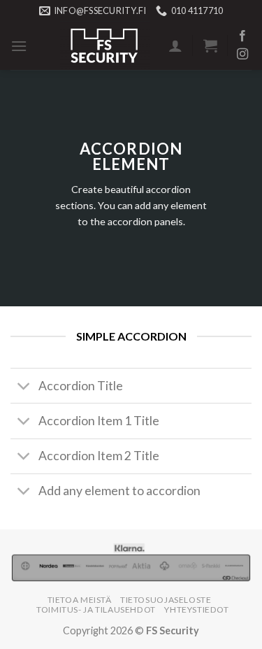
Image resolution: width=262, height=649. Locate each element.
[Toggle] (24, 387)
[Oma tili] (175, 45)
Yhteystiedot (196, 609)
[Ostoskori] (210, 45)
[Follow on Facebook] (242, 36)
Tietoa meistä (80, 599)
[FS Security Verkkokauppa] (105, 45)
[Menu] (18, 46)
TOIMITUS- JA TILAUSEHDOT (96, 609)
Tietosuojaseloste (165, 599)
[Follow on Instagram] (242, 54)
